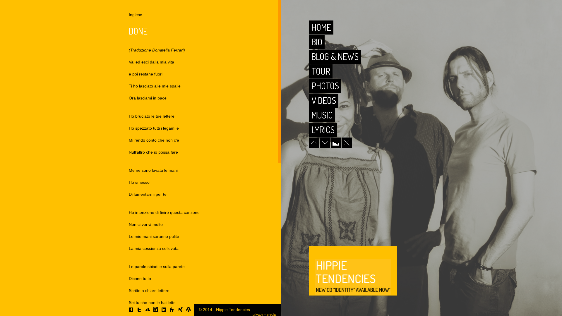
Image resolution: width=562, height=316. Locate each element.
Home (321, 27)
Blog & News (335, 56)
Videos (323, 100)
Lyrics (323, 129)
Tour (320, 71)
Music (322, 115)
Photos (325, 85)
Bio (316, 41)
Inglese (135, 14)
